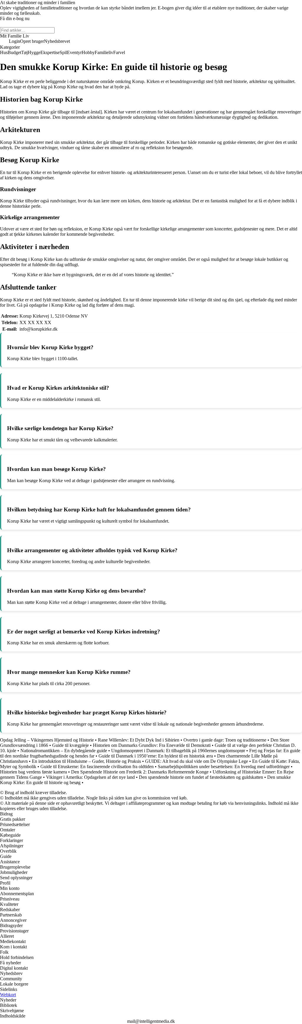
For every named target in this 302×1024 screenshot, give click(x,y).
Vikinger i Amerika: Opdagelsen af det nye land (90, 777)
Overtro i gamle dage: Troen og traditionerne (224, 739)
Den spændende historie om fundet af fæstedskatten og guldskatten (201, 777)
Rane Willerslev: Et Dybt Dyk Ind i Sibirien (138, 739)
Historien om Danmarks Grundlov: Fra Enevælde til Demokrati (152, 745)
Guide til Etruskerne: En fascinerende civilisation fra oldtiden (97, 766)
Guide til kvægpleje (70, 745)
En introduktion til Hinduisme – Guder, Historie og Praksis (86, 761)
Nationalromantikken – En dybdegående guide (63, 750)
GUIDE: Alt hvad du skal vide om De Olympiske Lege (196, 761)
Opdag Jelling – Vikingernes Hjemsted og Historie (47, 739)
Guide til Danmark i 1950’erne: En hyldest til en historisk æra (156, 755)
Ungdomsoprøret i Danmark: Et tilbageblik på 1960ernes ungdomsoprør (178, 750)
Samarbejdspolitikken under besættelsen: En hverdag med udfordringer (224, 766)
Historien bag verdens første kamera (33, 771)
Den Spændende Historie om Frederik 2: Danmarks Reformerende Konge (140, 771)
